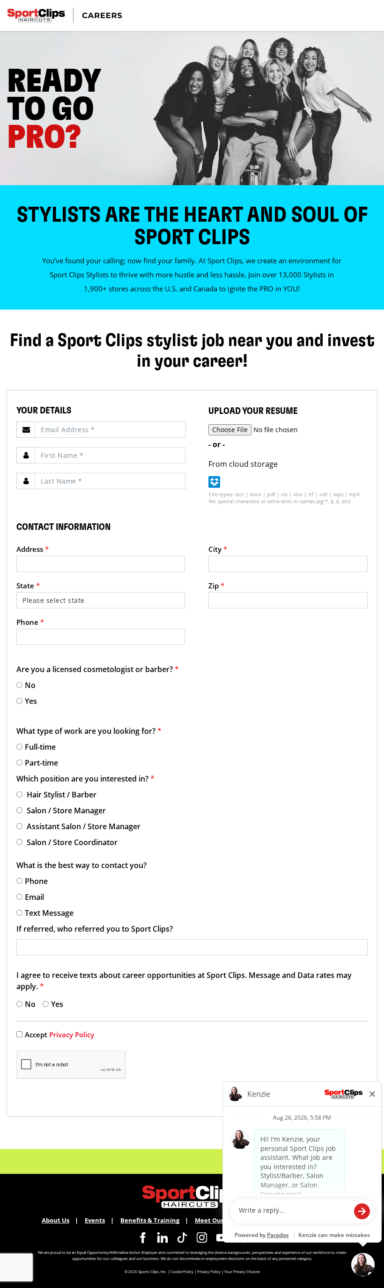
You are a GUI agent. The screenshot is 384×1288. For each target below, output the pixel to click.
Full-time (40, 747)
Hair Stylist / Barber (60, 794)
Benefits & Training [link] (149, 1220)
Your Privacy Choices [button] (242, 1271)
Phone (30, 622)
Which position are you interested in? (85, 779)
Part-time (41, 763)
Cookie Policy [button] (181, 1271)
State (28, 585)
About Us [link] (55, 1220)
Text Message (49, 913)
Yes (31, 701)
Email (34, 897)
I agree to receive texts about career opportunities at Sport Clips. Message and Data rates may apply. (184, 980)
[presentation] (110, 429)
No (30, 685)
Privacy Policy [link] (71, 1034)
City (217, 549)
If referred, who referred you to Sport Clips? (94, 929)
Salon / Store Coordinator (71, 842)
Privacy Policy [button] (209, 1271)
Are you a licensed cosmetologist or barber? (97, 669)
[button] (214, 482)
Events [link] (95, 1220)
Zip (216, 585)
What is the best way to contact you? (81, 865)
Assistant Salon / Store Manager (82, 826)
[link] (142, 1237)
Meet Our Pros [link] (216, 1220)
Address (32, 549)
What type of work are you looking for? (89, 731)
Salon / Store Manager (65, 810)
